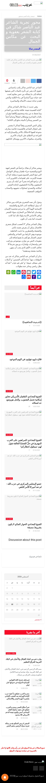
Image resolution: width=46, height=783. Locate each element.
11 (17, 688)
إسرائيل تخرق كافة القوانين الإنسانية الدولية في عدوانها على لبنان (17, 682)
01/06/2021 (36, 55)
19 (29, 531)
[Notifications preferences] (4, 777)
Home (39, 16)
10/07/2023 (36, 406)
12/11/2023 (36, 325)
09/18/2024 (24, 718)
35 (29, 665)
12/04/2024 (36, 665)
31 (29, 363)
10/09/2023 (36, 363)
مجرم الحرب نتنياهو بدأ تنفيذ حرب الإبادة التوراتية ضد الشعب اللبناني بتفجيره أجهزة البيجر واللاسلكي (17, 696)
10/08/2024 (24, 688)
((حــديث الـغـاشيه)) (32, 322)
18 (29, 490)
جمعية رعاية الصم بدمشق (27, 16)
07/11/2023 (36, 490)
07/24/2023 (36, 450)
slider (9, 354)
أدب (8, 317)
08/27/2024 (24, 729)
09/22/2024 (24, 702)
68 (17, 718)
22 (17, 729)
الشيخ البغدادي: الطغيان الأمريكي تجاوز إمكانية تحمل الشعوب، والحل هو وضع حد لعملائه (23, 399)
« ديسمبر (38, 619)
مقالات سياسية (11, 653)
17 (29, 450)
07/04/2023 (36, 531)
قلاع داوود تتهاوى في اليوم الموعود (26, 359)
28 (29, 406)
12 (17, 702)
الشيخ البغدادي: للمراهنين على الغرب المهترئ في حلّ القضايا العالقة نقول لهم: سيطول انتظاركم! (24, 443)
